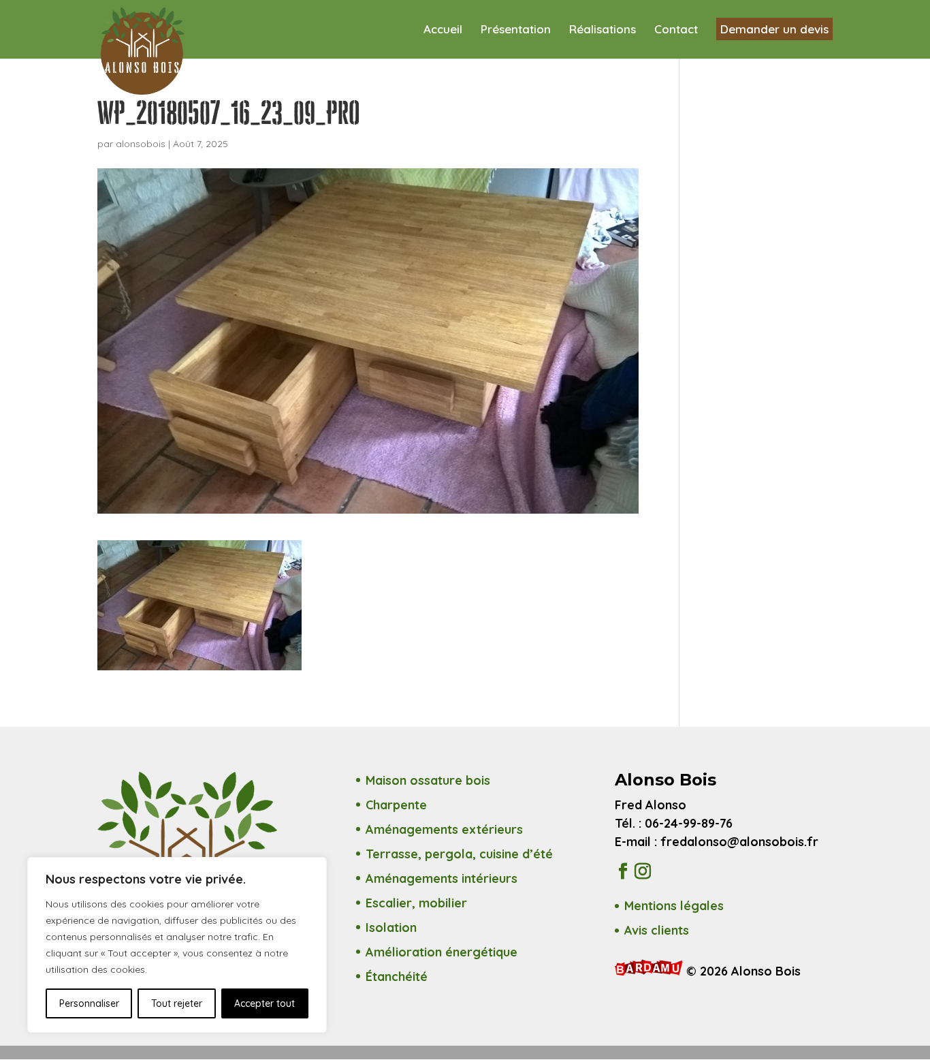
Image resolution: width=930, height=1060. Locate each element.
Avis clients (656, 930)
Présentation (516, 30)
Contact (676, 30)
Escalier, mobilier (416, 903)
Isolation (391, 927)
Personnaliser (89, 1003)
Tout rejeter (176, 1003)
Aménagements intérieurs (441, 878)
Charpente (396, 805)
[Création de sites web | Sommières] (650, 971)
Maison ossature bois (428, 780)
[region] (177, 945)
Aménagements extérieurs (444, 829)
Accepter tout (264, 1003)
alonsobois (140, 144)
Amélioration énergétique (441, 952)
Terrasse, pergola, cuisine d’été (459, 854)
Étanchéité (397, 976)
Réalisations (602, 30)
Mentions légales (674, 906)
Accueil (442, 30)
